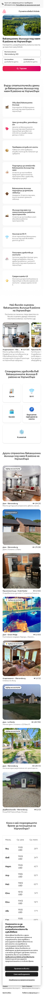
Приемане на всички (21, 969)
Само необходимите (22, 974)
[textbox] (12, 62)
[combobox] (21, 54)
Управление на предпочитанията (22, 980)
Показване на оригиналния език (28, 5)
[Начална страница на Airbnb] (4, 11)
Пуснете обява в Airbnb (29, 11)
